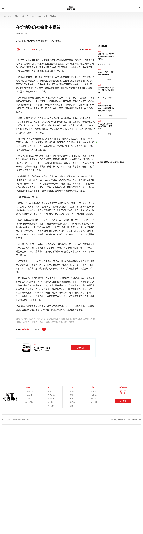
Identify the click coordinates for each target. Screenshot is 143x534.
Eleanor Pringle (102, 98)
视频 (71, 406)
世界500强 (29, 391)
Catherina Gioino (103, 116)
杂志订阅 (94, 391)
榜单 (22, 16)
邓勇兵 (18, 33)
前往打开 (80, 348)
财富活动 (73, 391)
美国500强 (29, 399)
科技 (33, 16)
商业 (28, 16)
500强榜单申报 (30, 402)
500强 (10, 16)
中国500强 (29, 395)
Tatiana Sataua (102, 79)
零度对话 (51, 399)
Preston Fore (101, 64)
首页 (4, 16)
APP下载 (123, 401)
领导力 (72, 402)
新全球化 (51, 402)
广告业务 (94, 402)
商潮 (39, 16)
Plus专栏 (51, 406)
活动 (16, 16)
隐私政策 (94, 399)
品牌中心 (53, 16)
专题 (45, 16)
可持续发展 (52, 395)
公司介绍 (94, 395)
